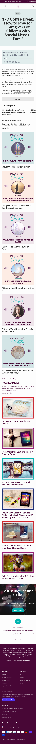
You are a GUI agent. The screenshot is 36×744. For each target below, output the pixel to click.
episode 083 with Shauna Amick (22, 92)
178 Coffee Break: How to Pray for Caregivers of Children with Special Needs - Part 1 (13, 112)
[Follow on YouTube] (15, 722)
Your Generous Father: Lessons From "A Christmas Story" (18, 371)
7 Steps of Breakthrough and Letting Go (18, 289)
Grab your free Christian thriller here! (11, 1)
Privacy (21, 683)
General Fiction (6, 680)
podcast (18, 13)
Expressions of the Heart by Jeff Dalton (16, 422)
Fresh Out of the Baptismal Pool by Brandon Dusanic (17, 453)
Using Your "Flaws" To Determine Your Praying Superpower (16, 206)
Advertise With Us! (6, 717)
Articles (22, 677)
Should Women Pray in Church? (16, 167)
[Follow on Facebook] (3, 722)
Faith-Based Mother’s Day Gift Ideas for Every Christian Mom (18, 577)
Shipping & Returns (25, 680)
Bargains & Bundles (7, 686)
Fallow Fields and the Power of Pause (15, 248)
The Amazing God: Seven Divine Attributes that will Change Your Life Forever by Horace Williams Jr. (18, 515)
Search (21, 674)
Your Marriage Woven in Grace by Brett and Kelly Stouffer (16, 483)
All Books (4, 674)
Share (19, 99)
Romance (4, 683)
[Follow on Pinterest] (11, 722)
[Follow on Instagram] (7, 722)
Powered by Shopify (20, 739)
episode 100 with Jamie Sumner (21, 93)
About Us (4, 714)
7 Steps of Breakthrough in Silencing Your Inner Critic (18, 330)
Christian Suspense (6, 677)
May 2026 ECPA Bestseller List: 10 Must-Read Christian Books (17, 546)
